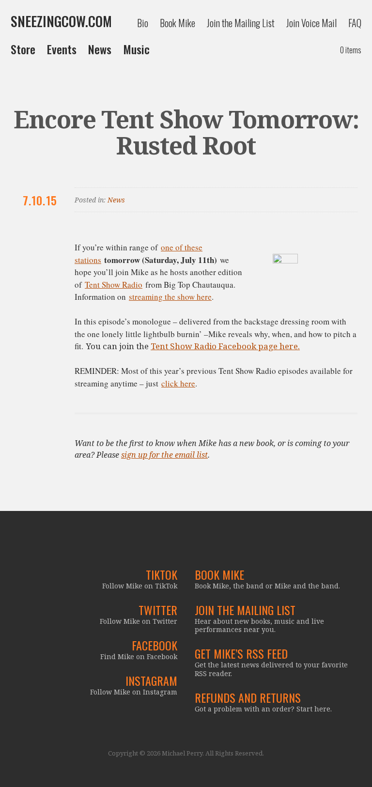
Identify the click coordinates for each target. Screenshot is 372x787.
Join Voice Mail (311, 22)
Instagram (151, 680)
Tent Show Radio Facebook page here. (225, 346)
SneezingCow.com (61, 21)
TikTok (161, 574)
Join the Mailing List (241, 22)
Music (136, 49)
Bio (142, 22)
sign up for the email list (164, 454)
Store (23, 49)
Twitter (158, 609)
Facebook (154, 645)
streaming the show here (170, 296)
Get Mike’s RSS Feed (241, 653)
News (99, 49)
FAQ (354, 22)
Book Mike (177, 22)
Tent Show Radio (113, 284)
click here (178, 383)
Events (62, 49)
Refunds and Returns (248, 697)
